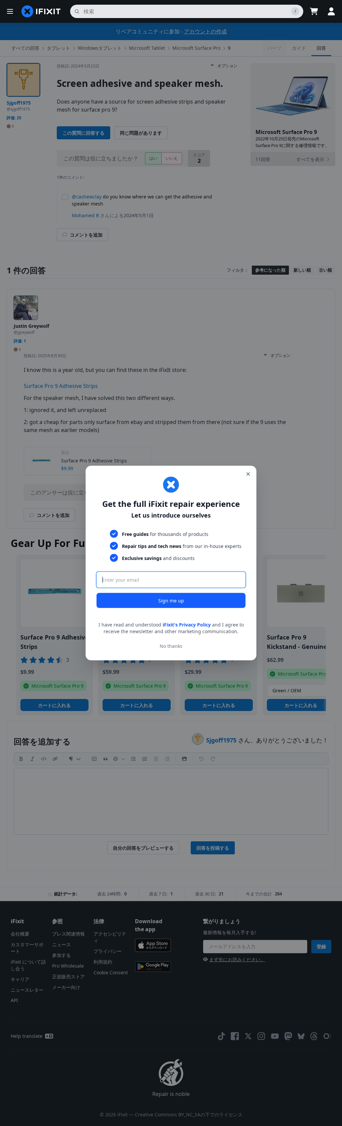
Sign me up (171, 600)
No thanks (171, 646)
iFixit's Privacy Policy (187, 624)
